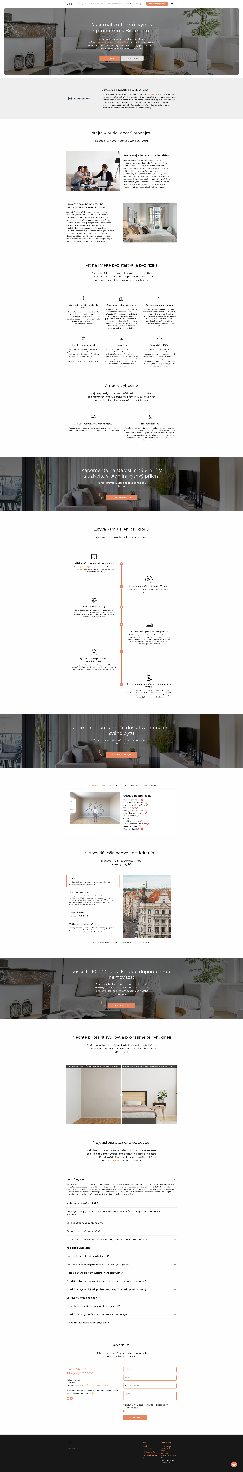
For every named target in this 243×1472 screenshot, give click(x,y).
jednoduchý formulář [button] (88, 567)
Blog (144, 1458)
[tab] (93, 881)
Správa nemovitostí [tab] (132, 785)
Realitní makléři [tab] (115, 785)
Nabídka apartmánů (114, 4)
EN (176, 4)
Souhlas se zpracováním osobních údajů (168, 1455)
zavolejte (115, 1160)
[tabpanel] (121, 812)
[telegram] (71, 1398)
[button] (157, 4)
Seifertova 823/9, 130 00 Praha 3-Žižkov (91, 1385)
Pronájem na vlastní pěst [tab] (96, 785)
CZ (172, 4)
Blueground (153, 94)
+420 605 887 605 (79, 1369)
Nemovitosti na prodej (133, 4)
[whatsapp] (68, 1398)
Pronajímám (82, 4)
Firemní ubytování (96, 4)
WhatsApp (78, 569)
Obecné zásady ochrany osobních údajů (167, 1448)
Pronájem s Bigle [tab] (149, 785)
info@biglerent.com (80, 1373)
